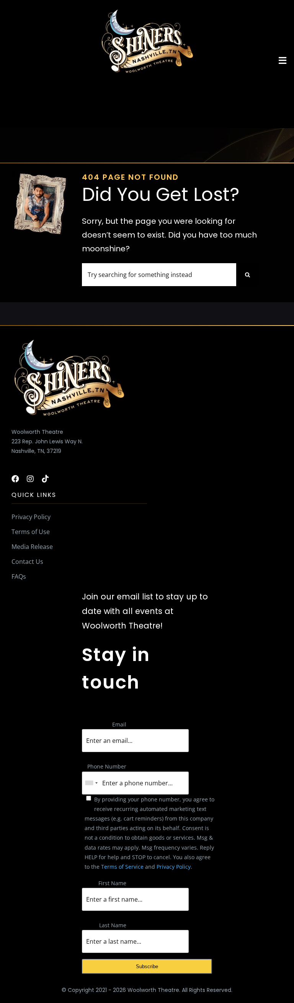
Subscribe (147, 966)
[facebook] (15, 479)
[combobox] (91, 783)
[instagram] (30, 479)
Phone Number (106, 766)
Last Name (112, 925)
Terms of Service (122, 866)
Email (119, 724)
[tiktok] (45, 479)
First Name (112, 883)
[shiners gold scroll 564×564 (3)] (147, 10)
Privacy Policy (174, 866)
